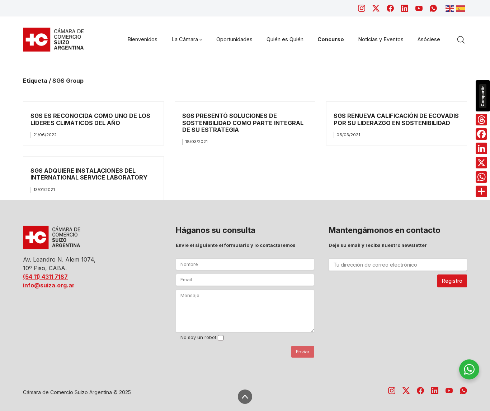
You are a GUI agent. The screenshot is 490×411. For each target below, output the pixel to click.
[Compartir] (481, 191)
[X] (481, 163)
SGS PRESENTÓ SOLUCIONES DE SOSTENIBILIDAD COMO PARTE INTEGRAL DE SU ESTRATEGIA (242, 122)
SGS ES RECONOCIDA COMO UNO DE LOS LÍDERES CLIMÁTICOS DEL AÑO (90, 119)
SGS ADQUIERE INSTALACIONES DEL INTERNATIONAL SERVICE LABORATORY (88, 174)
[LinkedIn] (404, 8)
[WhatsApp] (433, 8)
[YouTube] (419, 8)
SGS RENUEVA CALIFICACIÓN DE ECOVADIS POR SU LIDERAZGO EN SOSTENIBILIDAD (396, 119)
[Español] (461, 7)
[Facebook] (390, 8)
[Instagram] (361, 8)
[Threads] (481, 120)
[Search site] (461, 40)
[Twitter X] (376, 8)
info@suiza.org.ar (49, 285)
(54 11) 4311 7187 (45, 276)
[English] (451, 7)
